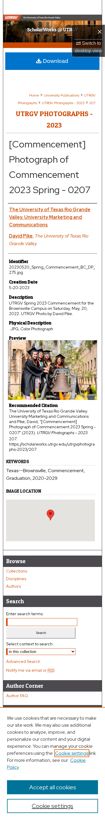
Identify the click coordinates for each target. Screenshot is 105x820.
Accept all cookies (52, 787)
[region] (52, 763)
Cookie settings (71, 753)
